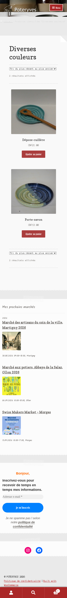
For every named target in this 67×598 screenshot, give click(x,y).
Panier (51, 590)
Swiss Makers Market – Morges (26, 412)
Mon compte (11, 592)
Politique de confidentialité (22, 581)
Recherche (33, 592)
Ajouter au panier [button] (33, 154)
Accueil (8, 21)
